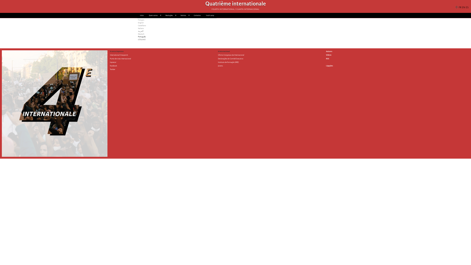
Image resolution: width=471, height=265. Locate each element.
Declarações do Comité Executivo (230, 59)
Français (141, 20)
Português (142, 37)
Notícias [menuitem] (182, 16)
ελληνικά (141, 39)
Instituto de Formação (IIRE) (228, 62)
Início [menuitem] (142, 15)
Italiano (141, 28)
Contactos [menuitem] (197, 15)
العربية (140, 31)
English (141, 23)
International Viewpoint (119, 55)
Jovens (220, 66)
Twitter (112, 69)
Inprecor (113, 62)
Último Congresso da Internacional (231, 55)
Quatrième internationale (235, 4)
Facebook (113, 66)
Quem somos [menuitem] (152, 16)
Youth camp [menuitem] (210, 15)
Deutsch (141, 34)
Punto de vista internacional (120, 59)
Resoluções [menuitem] (168, 16)
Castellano (142, 25)
